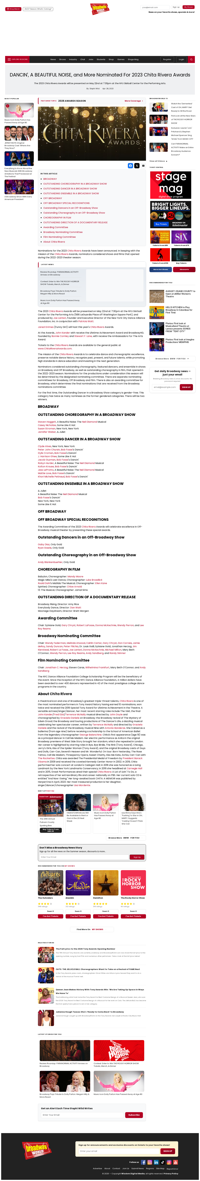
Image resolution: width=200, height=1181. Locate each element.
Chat (82, 59)
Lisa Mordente (82, 785)
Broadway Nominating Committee (63, 232)
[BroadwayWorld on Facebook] (143, 1162)
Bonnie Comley (60, 336)
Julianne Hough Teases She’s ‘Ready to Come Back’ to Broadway (90, 1011)
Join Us (125, 1168)
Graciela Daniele (69, 718)
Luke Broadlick (94, 580)
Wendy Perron (125, 625)
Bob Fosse (67, 449)
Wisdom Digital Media (133, 1173)
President (128, 758)
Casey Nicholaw (47, 425)
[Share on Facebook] (130, 165)
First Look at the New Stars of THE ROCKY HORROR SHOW (183, 119)
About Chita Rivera (54, 241)
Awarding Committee (55, 227)
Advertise (97, 1168)
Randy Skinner (118, 653)
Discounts (184, 269)
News (53, 59)
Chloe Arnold (74, 586)
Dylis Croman (45, 453)
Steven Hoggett (47, 422)
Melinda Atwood (76, 643)
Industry (73, 59)
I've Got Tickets (50, 916)
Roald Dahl (44, 583)
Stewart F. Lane (83, 336)
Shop (111, 59)
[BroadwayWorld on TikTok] (162, 1162)
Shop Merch (15, 9)
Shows (62, 59)
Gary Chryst (68, 625)
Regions (150, 1168)
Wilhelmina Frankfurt (97, 667)
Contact (116, 1168)
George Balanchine (91, 734)
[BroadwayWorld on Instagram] (149, 1162)
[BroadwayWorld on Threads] (169, 1162)
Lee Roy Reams (76, 653)
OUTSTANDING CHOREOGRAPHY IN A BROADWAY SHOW (75, 183)
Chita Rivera (74, 250)
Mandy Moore (75, 576)
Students (101, 59)
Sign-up (176, 7)
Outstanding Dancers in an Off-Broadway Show (70, 208)
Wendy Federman (55, 643)
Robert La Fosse (59, 649)
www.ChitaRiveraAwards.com (55, 348)
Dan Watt (75, 607)
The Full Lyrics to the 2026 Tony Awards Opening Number (85, 948)
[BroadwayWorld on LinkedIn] (156, 1162)
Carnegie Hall (134, 768)
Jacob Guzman (46, 459)
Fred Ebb (59, 714)
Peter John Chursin (49, 449)
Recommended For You (160, 283)
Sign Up (167, 1151)
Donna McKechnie (105, 625)
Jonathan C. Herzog (56, 667)
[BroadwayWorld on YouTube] (175, 1162)
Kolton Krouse (46, 466)
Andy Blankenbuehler (50, 562)
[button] (191, 59)
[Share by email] (143, 165)
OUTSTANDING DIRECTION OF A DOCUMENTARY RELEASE (75, 222)
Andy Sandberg (95, 653)
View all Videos (157, 161)
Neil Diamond (89, 422)
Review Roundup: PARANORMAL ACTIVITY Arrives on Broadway (59, 273)
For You (50, 791)
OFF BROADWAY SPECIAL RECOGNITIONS (66, 203)
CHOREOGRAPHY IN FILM (57, 217)
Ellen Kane (101, 583)
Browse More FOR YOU (123, 837)
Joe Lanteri (59, 318)
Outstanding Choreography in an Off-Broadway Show (74, 212)
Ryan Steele (45, 547)
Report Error (172, 1169)
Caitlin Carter (94, 643)
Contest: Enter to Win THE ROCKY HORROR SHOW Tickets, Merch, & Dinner (60, 283)
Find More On (90, 929)
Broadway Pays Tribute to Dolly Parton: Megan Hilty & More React (58, 292)
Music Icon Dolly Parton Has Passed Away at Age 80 (17, 114)
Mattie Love (44, 473)
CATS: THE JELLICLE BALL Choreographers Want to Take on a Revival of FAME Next (98, 969)
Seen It (50, 911)
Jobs (91, 59)
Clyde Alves (44, 446)
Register (167, 59)
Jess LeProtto (46, 470)
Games (121, 59)
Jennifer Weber (47, 432)
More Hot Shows (160, 269)
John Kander (62, 332)
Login (181, 59)
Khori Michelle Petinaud (51, 476)
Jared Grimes (46, 327)
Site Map (160, 1168)
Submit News (137, 1168)
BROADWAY (50, 179)
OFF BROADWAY (52, 198)
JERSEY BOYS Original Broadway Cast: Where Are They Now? (17, 139)
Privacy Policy (171, 1173)
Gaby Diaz (44, 544)
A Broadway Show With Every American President (18, 191)
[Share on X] (137, 165)
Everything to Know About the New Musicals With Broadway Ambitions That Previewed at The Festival (18, 165)
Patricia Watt (86, 321)
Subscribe (134, 1114)
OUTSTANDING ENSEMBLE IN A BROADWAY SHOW (71, 193)
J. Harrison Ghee (47, 456)
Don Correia (125, 643)
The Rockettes (46, 758)
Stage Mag (133, 59)
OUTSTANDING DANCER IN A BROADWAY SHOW (70, 188)
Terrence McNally (75, 714)
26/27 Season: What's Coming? (38, 9)
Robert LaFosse (85, 625)
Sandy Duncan (54, 646)
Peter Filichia (71, 646)
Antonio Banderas (115, 728)
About (107, 1168)
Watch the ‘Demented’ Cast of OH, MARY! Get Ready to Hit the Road (181, 107)
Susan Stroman (46, 428)
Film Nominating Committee (59, 237)
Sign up (186, 387)
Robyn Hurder (46, 463)
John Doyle (116, 714)
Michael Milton (113, 649)
